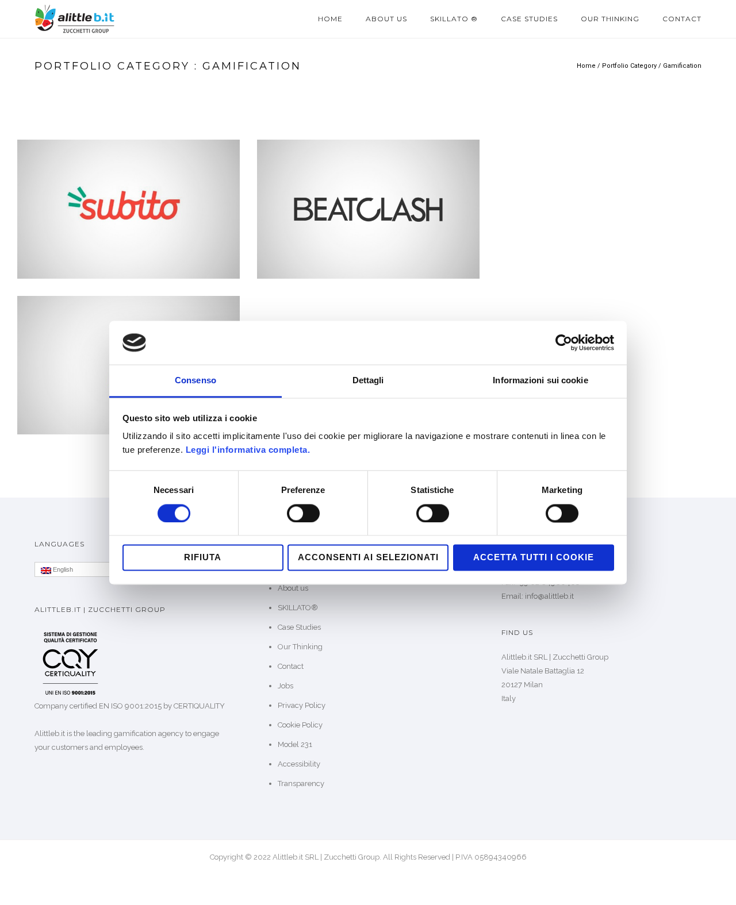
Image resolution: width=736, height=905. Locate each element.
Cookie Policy (300, 725)
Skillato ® (454, 18)
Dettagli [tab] (368, 381)
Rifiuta (202, 558)
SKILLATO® (298, 607)
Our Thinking (610, 18)
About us (386, 18)
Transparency (301, 783)
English (62, 569)
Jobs (285, 685)
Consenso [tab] (195, 381)
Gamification (682, 66)
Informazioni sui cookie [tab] (540, 381)
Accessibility (299, 764)
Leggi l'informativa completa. (248, 450)
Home (330, 18)
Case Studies (529, 18)
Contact (682, 18)
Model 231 (295, 744)
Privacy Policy (301, 705)
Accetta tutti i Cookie (533, 558)
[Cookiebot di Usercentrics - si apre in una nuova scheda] (563, 342)
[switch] (303, 513)
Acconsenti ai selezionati (368, 558)
